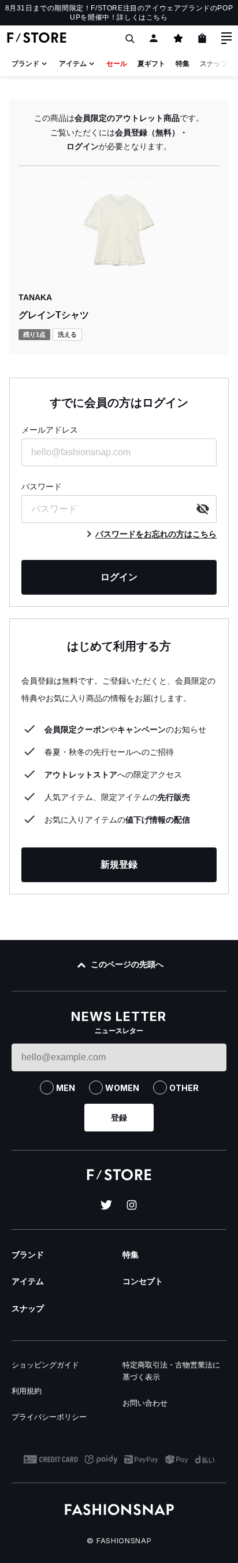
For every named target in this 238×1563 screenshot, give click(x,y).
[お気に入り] (178, 38)
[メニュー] (226, 38)
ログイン (119, 577)
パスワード (41, 486)
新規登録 (119, 864)
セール (116, 64)
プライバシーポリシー (49, 1417)
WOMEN (122, 1088)
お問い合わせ (145, 1403)
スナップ (214, 64)
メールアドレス (49, 429)
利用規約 (27, 1391)
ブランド (25, 64)
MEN (65, 1088)
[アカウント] (153, 38)
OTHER (184, 1088)
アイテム (73, 64)
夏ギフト (151, 64)
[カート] (202, 38)
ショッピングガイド (45, 1365)
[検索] (129, 38)
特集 (182, 64)
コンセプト (142, 1281)
